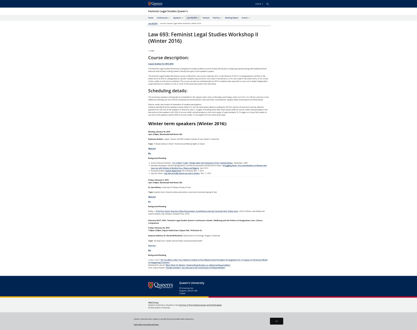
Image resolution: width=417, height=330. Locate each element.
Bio (149, 201)
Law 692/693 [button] (192, 18)
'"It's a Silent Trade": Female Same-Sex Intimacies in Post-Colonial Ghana (202, 163)
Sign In (258, 4)
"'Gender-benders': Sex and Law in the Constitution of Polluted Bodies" (195, 268)
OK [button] (276, 321)
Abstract (152, 245)
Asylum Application (173, 171)
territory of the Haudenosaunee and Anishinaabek (200, 305)
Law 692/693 (152, 23)
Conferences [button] (162, 18)
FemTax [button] (216, 18)
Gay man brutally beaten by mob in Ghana (181, 173)
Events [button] (245, 18)
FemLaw (206, 18)
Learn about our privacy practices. (146, 325)
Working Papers (231, 18)
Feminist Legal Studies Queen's (168, 11)
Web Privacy (153, 302)
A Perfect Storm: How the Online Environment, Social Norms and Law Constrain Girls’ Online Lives (197, 211)
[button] (267, 4)
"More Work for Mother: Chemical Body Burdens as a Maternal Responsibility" (198, 265)
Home (150, 18)
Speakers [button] (177, 18)
